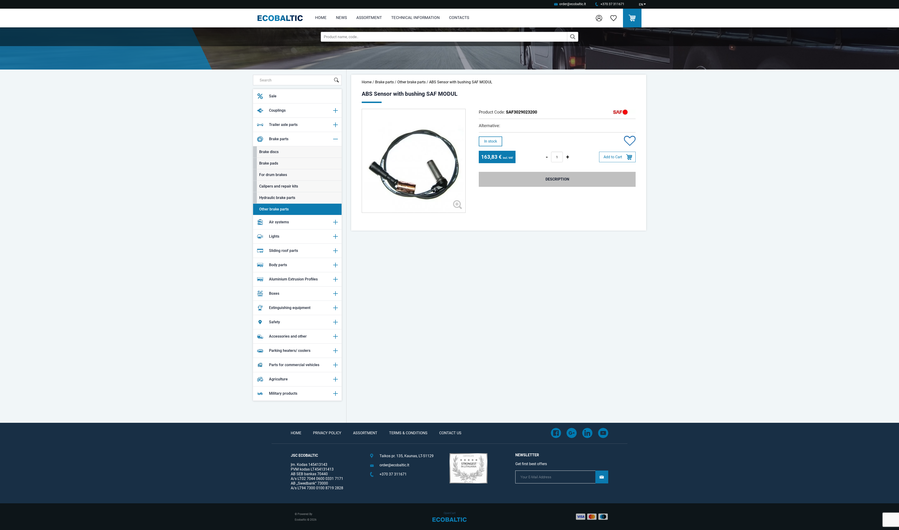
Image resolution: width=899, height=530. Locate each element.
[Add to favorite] (630, 141)
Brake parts (278, 139)
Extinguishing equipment (289, 307)
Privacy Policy (327, 433)
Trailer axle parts (283, 124)
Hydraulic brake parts (277, 197)
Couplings (277, 110)
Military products (283, 393)
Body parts (278, 265)
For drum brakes (273, 175)
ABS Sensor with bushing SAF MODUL (460, 82)
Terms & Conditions (408, 433)
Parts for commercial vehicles (294, 365)
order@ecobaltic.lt (572, 4)
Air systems (279, 222)
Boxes (274, 293)
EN (641, 4)
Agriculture (278, 379)
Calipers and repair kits (278, 186)
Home (321, 17)
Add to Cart (613, 157)
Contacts (459, 17)
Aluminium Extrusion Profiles (293, 279)
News (341, 17)
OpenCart (450, 513)
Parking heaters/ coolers (289, 350)
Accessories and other (288, 336)
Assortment (369, 17)
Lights (274, 236)
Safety (274, 322)
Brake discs (269, 152)
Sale (272, 96)
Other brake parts (274, 209)
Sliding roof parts (283, 250)
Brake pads (268, 163)
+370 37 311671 (612, 4)
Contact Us (450, 433)
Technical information (415, 17)
